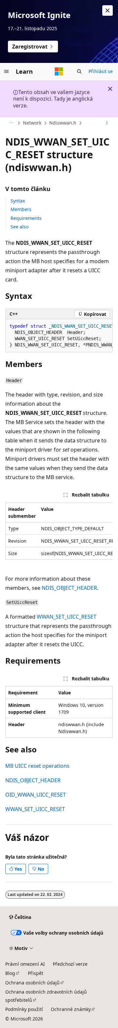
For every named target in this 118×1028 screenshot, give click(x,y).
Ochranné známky (71, 1009)
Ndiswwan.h (62, 123)
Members (20, 209)
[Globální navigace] (6, 71)
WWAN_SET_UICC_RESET (66, 616)
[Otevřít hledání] (79, 71)
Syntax (17, 201)
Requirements (26, 218)
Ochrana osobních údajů (32, 983)
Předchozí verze (70, 964)
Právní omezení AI (25, 964)
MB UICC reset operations (37, 765)
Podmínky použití (24, 1009)
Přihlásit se (100, 71)
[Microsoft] (59, 71)
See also (19, 226)
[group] (59, 335)
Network (32, 123)
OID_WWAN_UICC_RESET (35, 794)
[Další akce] (107, 123)
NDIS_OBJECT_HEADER (69, 588)
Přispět (35, 973)
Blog (10, 973)
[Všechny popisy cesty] (11, 123)
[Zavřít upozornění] (107, 10)
